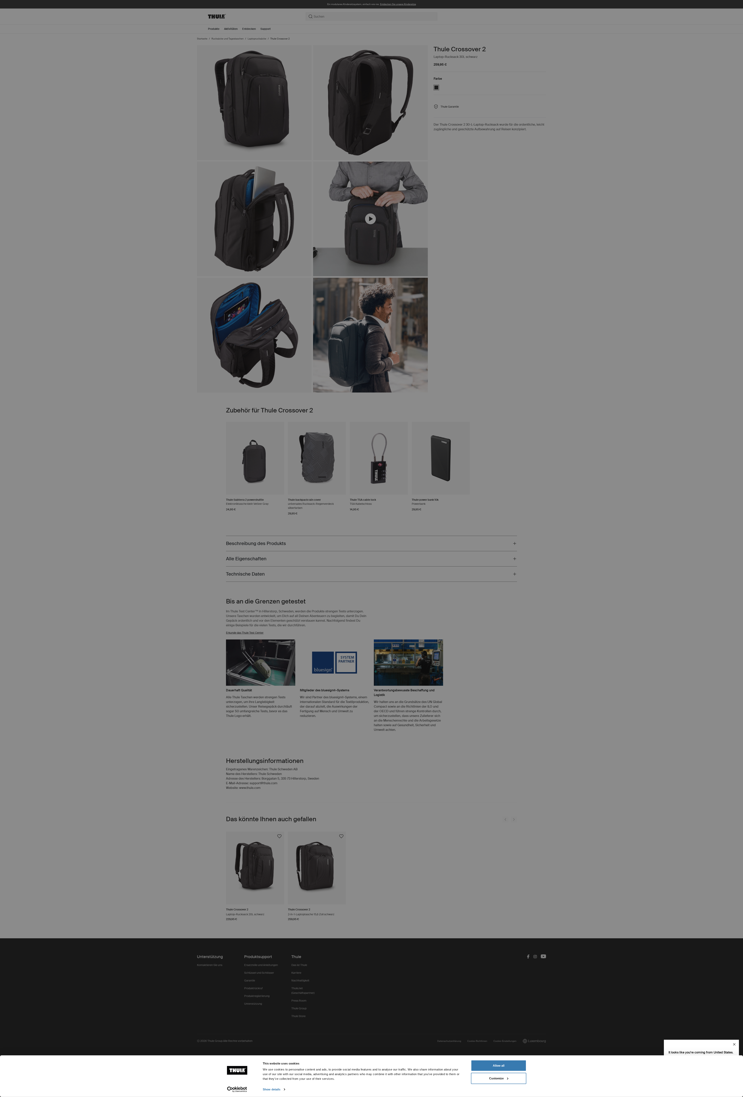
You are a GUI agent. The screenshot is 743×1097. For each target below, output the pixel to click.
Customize (496, 1078)
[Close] (734, 1044)
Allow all (498, 1065)
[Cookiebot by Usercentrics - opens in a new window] (237, 1089)
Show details (271, 1089)
